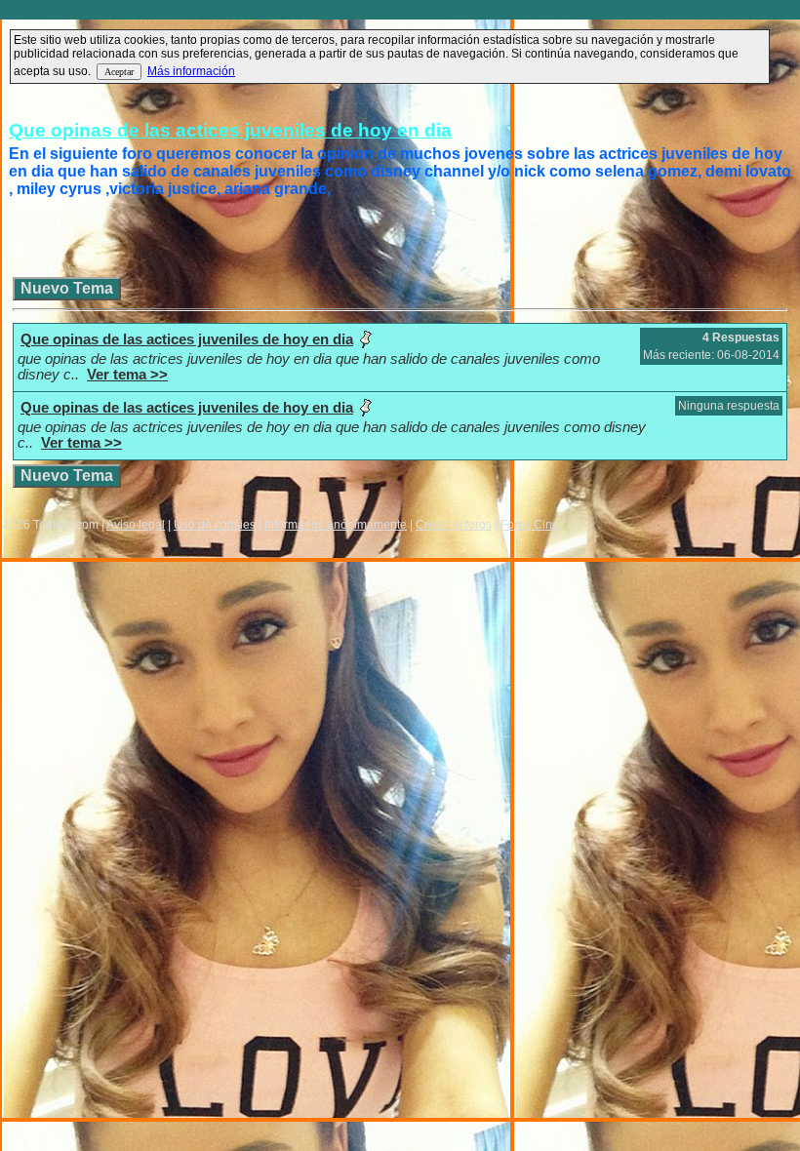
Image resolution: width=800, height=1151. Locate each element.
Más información (191, 71)
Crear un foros (454, 525)
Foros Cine (529, 525)
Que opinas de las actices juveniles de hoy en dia (230, 130)
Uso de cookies (215, 525)
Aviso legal (135, 525)
